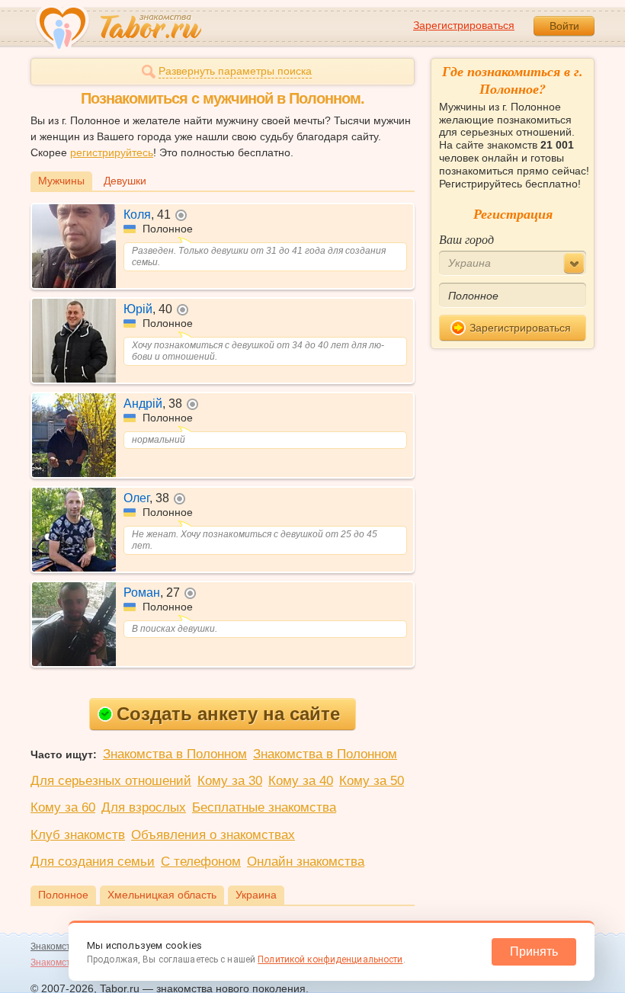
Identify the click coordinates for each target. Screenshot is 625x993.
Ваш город (466, 239)
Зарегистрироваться (463, 25)
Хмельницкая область (161, 895)
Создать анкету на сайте (228, 713)
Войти (564, 26)
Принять (534, 951)
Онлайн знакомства (305, 861)
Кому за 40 (300, 781)
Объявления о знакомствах (213, 835)
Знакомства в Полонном (175, 754)
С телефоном (201, 861)
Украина (256, 895)
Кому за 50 (371, 781)
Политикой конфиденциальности (330, 959)
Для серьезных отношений (110, 781)
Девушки (125, 181)
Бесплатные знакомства (264, 807)
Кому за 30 (229, 781)
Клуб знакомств (77, 835)
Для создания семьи (92, 861)
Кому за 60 (62, 807)
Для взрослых (143, 807)
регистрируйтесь (111, 152)
